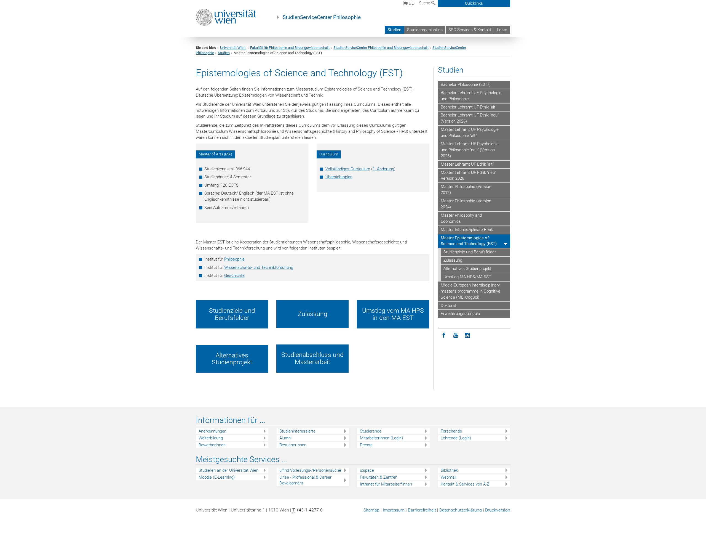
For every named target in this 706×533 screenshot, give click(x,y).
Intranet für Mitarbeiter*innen (386, 484)
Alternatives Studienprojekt (467, 268)
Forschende (451, 431)
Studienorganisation (425, 29)
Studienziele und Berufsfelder (469, 252)
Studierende (370, 431)
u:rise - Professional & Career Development (305, 480)
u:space (367, 470)
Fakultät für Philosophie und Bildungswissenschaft (290, 48)
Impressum (394, 510)
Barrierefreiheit (422, 510)
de (411, 3)
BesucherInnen (292, 444)
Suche (425, 3)
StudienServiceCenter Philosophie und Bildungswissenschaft (381, 48)
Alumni (285, 438)
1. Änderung (383, 168)
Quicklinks (474, 3)
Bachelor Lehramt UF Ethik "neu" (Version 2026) (470, 118)
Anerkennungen (212, 431)
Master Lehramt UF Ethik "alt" (467, 164)
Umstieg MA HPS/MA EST (467, 276)
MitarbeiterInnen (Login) (381, 438)
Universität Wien (233, 48)
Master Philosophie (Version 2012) (466, 189)
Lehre (502, 29)
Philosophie (234, 259)
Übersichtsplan (338, 176)
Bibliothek (449, 470)
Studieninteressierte (297, 431)
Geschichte (234, 275)
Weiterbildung (211, 438)
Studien (394, 29)
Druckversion (497, 510)
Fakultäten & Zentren (378, 477)
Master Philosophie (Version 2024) (466, 204)
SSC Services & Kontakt (469, 29)
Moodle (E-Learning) (217, 477)
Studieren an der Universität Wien (228, 470)
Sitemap (371, 510)
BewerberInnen (212, 444)
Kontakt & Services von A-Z (465, 484)
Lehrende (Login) (456, 438)
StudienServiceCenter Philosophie (322, 17)
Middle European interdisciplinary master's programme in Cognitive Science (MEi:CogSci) (470, 291)
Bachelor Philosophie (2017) (466, 84)
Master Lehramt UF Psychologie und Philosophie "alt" (470, 132)
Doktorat (448, 305)
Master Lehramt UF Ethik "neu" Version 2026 (468, 175)
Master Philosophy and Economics (461, 218)
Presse (366, 444)
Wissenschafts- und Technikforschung (258, 267)
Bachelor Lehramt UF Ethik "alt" (468, 107)
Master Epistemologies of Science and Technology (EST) (469, 240)
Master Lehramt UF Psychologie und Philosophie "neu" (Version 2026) (470, 149)
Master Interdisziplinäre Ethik (467, 229)
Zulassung (452, 260)
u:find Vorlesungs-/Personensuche (310, 470)
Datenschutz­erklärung (460, 510)
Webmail (448, 477)
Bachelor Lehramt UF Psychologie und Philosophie (471, 95)
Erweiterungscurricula (460, 313)
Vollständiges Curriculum (347, 168)
